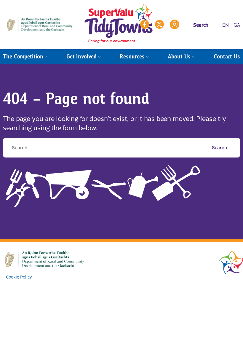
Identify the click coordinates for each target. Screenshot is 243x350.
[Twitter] (159, 24)
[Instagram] (174, 24)
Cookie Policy (19, 277)
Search (220, 147)
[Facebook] (144, 24)
